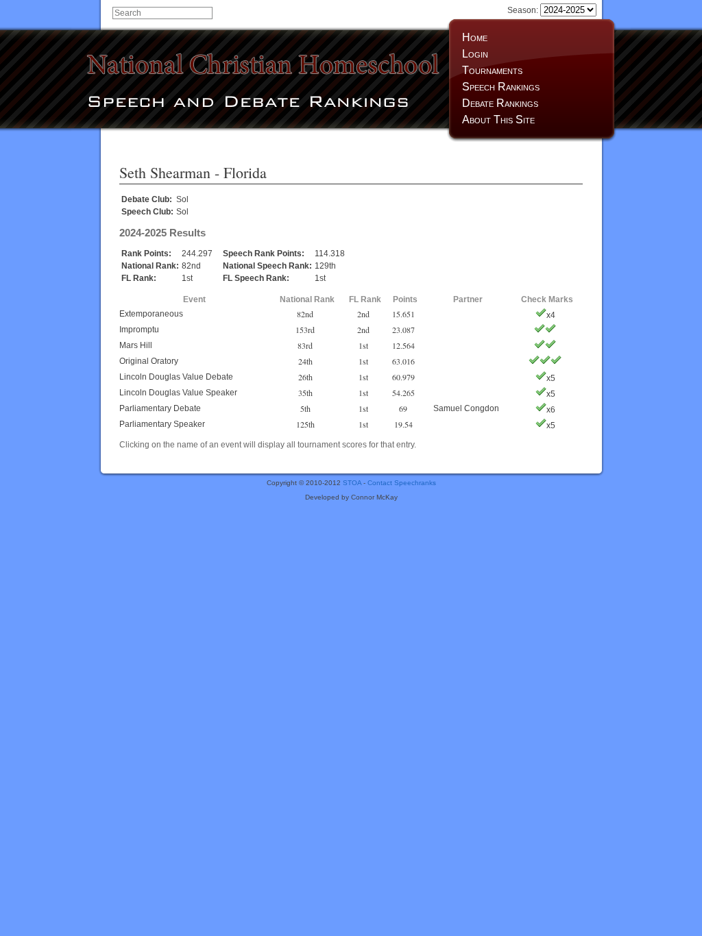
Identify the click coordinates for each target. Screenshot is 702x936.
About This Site (498, 119)
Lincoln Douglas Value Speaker (178, 392)
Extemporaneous (151, 314)
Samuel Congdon (466, 408)
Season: (523, 10)
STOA (352, 483)
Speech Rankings (501, 87)
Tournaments (492, 70)
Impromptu (139, 329)
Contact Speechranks (401, 483)
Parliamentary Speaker (162, 424)
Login (475, 54)
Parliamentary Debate (160, 408)
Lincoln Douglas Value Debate (176, 377)
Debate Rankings (500, 103)
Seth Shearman (164, 172)
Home (474, 37)
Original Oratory (148, 361)
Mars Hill (135, 345)
